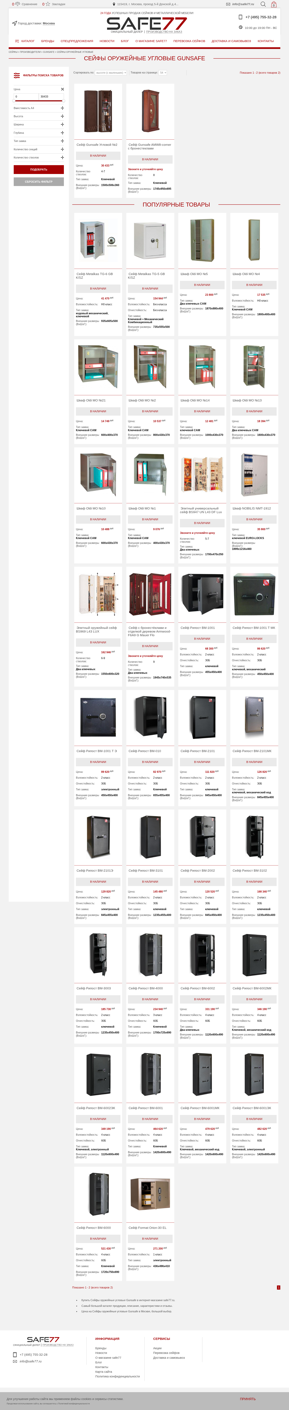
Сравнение (24, 4)
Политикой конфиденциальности (74, 1403)
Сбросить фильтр (39, 181)
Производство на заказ (164, 31)
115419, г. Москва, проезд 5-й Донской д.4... (147, 4)
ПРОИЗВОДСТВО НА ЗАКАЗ (57, 1345)
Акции (157, 1348)
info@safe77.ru (243, 4)
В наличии (98, 155)
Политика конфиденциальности (117, 1376)
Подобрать (38, 169)
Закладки (53, 4)
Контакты (101, 1367)
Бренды (47, 41)
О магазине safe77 (108, 1357)
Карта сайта (103, 1371)
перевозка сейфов (189, 41)
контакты (266, 41)
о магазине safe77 (151, 41)
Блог (125, 41)
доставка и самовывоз (231, 41)
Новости (107, 41)
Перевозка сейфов (166, 1353)
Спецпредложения (77, 41)
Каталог (28, 41)
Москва (49, 23)
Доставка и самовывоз (169, 1357)
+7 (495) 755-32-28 (260, 17)
